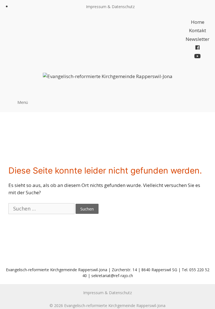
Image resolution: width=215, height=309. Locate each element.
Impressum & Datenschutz (110, 6)
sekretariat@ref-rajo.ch (112, 275)
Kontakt (197, 30)
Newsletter (197, 39)
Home (197, 22)
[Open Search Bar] (203, 102)
